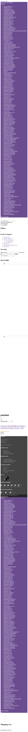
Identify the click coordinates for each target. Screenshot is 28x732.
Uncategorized (8, 242)
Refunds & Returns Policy (10, 460)
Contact (5, 717)
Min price (3, 252)
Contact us (6, 467)
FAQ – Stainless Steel (9, 470)
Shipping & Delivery (8, 462)
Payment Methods (8, 459)
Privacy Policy (7, 452)
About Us (6, 450)
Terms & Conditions (8, 453)
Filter (16, 254)
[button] (3, 4)
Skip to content (4, 1)
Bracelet (6, 246)
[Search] (1, 257)
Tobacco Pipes (8, 238)
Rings (6, 243)
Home (2, 225)
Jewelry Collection (9, 239)
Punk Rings (10, 241)
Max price (22, 252)
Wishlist (5, 721)
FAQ (5, 469)
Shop (5, 714)
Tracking (6, 471)
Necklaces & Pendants (10, 245)
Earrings (7, 237)
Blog (5, 718)
